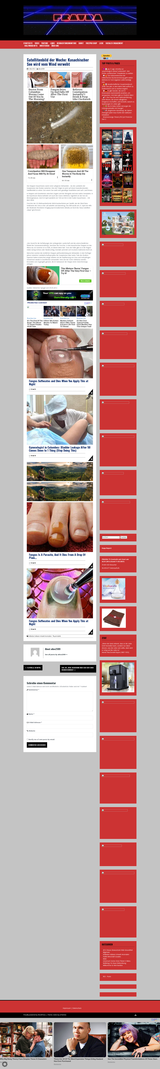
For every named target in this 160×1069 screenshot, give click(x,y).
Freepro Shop (91, 43)
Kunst (81, 43)
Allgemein (106, 952)
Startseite (28, 43)
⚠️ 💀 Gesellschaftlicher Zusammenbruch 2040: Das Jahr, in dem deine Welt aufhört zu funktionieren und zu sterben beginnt (117, 86)
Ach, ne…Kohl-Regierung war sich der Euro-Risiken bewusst (78, 668)
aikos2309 (41, 69)
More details (85, 281)
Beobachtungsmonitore (66, 43)
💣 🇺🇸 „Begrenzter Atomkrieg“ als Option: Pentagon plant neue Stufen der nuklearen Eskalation (117, 112)
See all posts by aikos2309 (55, 654)
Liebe (101, 43)
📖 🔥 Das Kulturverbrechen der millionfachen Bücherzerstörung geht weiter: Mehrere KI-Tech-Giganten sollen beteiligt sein (117, 78)
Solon (55, 1015)
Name (31, 714)
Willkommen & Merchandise (113, 965)
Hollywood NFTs (30, 46)
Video (37, 43)
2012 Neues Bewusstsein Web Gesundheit (118, 950)
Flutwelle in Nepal (34, 667)
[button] (5, 1064)
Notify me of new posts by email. (42, 739)
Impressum (67, 1008)
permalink (57, 636)
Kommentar (34, 690)
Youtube (44, 43)
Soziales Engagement (114, 43)
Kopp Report (107, 548)
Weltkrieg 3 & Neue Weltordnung (114, 963)
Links (52, 43)
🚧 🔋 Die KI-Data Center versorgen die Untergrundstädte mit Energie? (116, 107)
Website (32, 731)
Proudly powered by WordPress (34, 1015)
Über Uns (55, 46)
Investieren (44, 46)
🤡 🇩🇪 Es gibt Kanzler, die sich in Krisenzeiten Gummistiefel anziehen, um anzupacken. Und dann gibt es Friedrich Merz (117, 93)
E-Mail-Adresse (35, 722)
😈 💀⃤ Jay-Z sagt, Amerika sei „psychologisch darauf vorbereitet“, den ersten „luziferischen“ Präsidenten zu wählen (117, 71)
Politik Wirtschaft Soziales (112, 957)
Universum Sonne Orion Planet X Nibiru (116, 961)
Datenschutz (76, 1008)
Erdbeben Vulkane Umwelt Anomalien (39, 636)
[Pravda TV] (80, 20)
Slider (105, 959)
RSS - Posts (107, 976)
